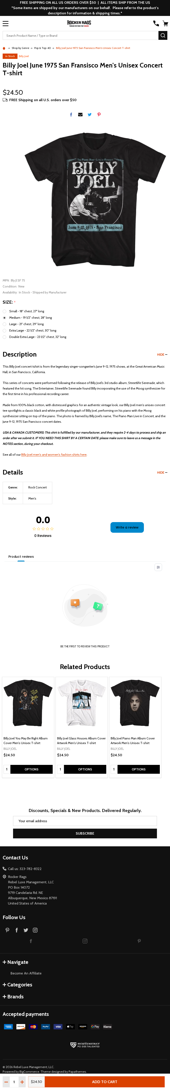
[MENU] (5, 23)
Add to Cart (104, 1081)
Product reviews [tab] (21, 556)
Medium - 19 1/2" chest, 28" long (30, 318)
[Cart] (165, 23)
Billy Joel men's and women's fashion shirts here (54, 455)
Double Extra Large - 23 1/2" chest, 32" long (37, 337)
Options (32, 769)
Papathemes (77, 1072)
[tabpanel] (28, 727)
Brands (15, 996)
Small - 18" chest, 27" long (26, 311)
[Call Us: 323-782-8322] (156, 23)
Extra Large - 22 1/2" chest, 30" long (32, 330)
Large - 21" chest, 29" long (26, 324)
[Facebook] (71, 114)
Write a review (127, 527)
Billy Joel (24, 56)
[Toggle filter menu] (158, 567)
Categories (19, 984)
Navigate (17, 962)
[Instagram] (35, 930)
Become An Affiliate (26, 973)
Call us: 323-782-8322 (25, 869)
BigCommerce (29, 1072)
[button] (31, 941)
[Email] (80, 114)
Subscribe (85, 833)
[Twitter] (90, 114)
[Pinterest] (99, 114)
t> (85, 544)
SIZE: (9, 302)
